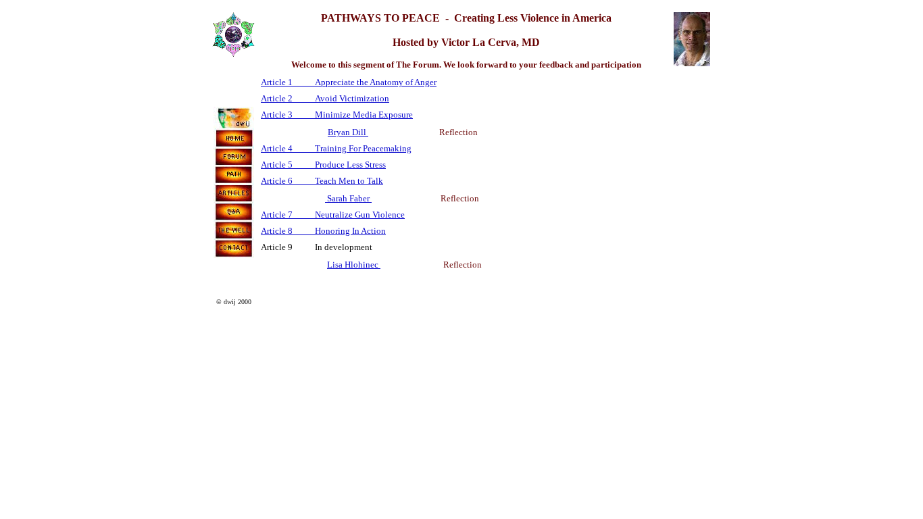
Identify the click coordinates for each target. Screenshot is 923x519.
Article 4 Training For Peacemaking (336, 148)
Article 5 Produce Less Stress (323, 164)
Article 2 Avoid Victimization (325, 98)
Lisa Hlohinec (353, 265)
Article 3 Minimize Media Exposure (337, 114)
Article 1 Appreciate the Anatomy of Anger (348, 82)
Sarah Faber (348, 198)
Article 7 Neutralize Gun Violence (333, 214)
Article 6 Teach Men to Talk (322, 181)
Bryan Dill (348, 132)
